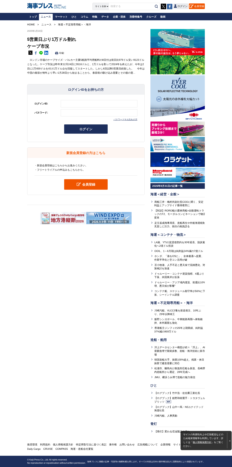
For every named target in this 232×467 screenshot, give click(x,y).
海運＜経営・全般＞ (165, 194)
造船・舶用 (158, 340)
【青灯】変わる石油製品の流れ (172, 431)
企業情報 (165, 444)
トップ (33, 16)
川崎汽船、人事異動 (165, 415)
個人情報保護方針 (202, 442)
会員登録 (199, 6)
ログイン (85, 129)
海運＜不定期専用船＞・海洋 (171, 303)
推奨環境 (32, 444)
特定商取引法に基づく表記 (91, 444)
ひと (153, 385)
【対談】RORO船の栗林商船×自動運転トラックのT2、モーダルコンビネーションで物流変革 (180, 214)
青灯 (153, 424)
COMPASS (61, 448)
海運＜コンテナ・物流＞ (168, 234)
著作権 (113, 444)
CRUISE (48, 448)
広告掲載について (147, 444)
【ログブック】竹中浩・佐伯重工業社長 (177, 393)
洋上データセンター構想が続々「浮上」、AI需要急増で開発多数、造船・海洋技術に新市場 (179, 351)
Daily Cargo (34, 448)
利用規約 (45, 444)
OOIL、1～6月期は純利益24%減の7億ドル (178, 251)
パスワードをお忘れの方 (125, 119)
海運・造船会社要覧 (82, 448)
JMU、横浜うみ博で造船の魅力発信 (174, 377)
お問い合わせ (127, 444)
